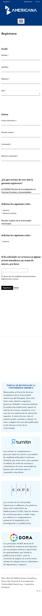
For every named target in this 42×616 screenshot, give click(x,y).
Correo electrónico (9, 120)
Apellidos (4, 67)
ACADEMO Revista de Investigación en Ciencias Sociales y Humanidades (18, 190)
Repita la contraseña (9, 156)
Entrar (37, 2)
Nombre (5, 55)
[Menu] (21, 21)
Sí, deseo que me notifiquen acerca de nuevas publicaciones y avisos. (18, 277)
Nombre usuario (8, 132)
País (3, 91)
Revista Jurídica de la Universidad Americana (16, 222)
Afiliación (5, 79)
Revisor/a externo (9, 213)
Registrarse (28, 2)
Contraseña (6, 144)
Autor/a (6, 210)
